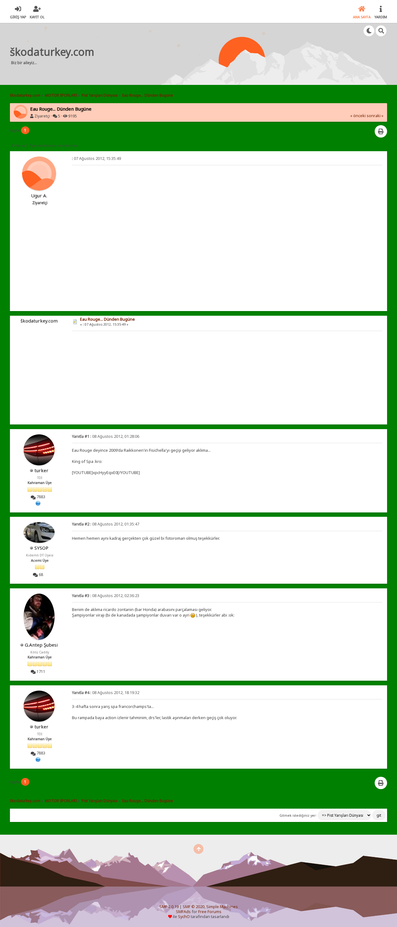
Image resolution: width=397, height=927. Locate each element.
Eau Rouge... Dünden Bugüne (107, 319)
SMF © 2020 (193, 906)
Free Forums (209, 911)
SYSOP (41, 548)
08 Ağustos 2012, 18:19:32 (105, 692)
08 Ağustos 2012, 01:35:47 (105, 524)
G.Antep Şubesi (41, 645)
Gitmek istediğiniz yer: (298, 815)
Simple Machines (222, 906)
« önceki (358, 115)
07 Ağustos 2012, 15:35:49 (96, 158)
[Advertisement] (216, 54)
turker (41, 470)
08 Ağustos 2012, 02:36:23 (105, 595)
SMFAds (183, 911)
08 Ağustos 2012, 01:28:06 (105, 436)
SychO (184, 916)
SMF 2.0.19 (169, 906)
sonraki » (375, 115)
